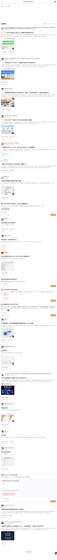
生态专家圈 (5, 136)
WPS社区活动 (11, 52)
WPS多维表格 (5, 197)
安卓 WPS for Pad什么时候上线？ (10, 474)
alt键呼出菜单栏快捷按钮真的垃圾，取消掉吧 (12, 509)
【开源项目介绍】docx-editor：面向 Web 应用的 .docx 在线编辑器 (18, 147)
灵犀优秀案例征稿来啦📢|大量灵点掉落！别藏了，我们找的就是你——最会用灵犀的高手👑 (27, 92)
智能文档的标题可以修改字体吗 (10, 279)
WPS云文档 (5, 283)
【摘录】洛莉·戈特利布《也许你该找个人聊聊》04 (13, 164)
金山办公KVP (12, 136)
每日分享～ (4, 435)
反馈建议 (10, 340)
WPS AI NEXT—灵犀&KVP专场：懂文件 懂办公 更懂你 (18, 120)
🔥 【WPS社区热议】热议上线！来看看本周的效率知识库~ (19, 32)
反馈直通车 (5, 273)
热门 (54, 23)
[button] (55, 1)
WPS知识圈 (5, 153)
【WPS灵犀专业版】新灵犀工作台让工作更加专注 (13, 378)
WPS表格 (5, 212)
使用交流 (8, 109)
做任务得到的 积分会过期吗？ (8, 222)
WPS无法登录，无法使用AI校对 (10, 289)
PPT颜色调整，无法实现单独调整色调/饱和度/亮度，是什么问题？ (17, 323)
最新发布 (45, 23)
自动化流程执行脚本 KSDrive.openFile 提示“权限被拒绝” (15, 256)
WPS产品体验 (5, 298)
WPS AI (4, 245)
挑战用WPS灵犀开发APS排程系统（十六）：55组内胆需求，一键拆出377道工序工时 (22, 526)
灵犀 (4, 109)
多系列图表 (4, 350)
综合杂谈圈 (5, 82)
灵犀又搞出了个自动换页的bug (9, 239)
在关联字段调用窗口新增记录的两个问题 (11, 180)
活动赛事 (5, 52)
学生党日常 (11, 441)
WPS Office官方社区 (28, 1)
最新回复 (50, 23)
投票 (9, 494)
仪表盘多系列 (4, 408)
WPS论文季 (12, 229)
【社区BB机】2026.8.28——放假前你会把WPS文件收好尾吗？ (20, 62)
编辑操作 (10, 515)
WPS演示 (5, 340)
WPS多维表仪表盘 (5, 452)
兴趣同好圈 (11, 170)
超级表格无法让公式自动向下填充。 (11, 304)
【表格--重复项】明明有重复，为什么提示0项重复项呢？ (15, 203)
